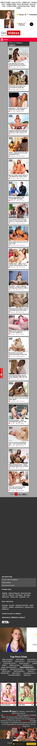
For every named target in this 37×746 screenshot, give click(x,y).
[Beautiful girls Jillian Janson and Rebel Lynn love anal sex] (18, 307)
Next (24, 494)
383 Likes (13, 267)
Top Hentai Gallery (14, 675)
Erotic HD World (22, 4)
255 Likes (13, 245)
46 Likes (12, 312)
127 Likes (13, 356)
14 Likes (12, 490)
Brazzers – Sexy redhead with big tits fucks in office (18, 287)
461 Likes (13, 67)
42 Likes (12, 468)
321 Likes (13, 111)
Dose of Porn (16, 2)
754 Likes (13, 178)
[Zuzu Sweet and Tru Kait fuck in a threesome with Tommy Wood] (18, 218)
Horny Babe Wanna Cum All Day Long (18, 242)
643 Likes (13, 89)
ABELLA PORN (5, 2)
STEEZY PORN (11, 6)
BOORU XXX (5, 673)
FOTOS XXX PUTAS (9, 663)
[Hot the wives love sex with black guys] (18, 396)
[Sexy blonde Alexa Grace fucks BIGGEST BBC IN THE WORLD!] (18, 374)
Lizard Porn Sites (24, 6)
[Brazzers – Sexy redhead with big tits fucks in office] (18, 285)
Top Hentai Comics (29, 673)
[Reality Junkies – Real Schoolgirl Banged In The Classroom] (18, 418)
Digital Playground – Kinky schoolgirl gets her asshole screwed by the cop (18, 465)
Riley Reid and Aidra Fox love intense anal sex (17, 86)
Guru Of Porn (31, 659)
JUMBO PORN (11, 4)
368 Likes (13, 156)
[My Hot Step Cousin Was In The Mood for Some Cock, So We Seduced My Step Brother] (18, 173)
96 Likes (12, 290)
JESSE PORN (20, 659)
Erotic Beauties (31, 669)
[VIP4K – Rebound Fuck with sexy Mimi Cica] (18, 151)
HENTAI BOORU (19, 671)
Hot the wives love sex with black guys (18, 398)
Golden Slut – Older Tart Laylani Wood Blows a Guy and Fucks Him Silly (18, 264)
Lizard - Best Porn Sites (8, 667)
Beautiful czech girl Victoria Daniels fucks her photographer (18, 353)
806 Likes (13, 201)
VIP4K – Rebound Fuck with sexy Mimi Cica (18, 153)
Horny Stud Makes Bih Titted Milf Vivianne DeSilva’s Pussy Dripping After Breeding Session (17, 198)
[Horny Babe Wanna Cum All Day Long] (18, 240)
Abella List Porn (14, 665)
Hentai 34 (31, 671)
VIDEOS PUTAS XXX (16, 669)
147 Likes (13, 401)
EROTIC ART (6, 671)
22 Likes (12, 446)
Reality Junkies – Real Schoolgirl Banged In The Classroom (17, 421)
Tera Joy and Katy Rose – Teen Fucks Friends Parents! (17, 488)
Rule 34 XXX (16, 673)
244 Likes (13, 134)
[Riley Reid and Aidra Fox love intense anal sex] (18, 84)
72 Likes (12, 423)
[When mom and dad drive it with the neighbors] (18, 322)
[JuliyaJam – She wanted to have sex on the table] (18, 106)
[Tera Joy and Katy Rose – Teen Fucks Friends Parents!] (18, 485)
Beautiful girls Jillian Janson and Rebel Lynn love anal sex (18, 309)
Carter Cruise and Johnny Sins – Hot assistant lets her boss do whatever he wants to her (17, 443)
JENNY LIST (26, 2)
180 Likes (13, 379)
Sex (10, 33)
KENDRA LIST (27, 665)
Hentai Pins (27, 675)
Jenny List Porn (32, 661)
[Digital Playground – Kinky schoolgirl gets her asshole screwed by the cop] (18, 463)
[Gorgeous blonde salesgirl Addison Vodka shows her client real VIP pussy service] (18, 129)
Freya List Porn (24, 663)
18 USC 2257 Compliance (10, 579)
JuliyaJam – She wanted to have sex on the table (18, 109)
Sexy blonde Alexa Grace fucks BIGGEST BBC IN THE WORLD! (18, 376)
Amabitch (3, 669)
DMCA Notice (6, 582)
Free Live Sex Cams (8, 585)
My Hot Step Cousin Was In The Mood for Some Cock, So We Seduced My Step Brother (18, 176)
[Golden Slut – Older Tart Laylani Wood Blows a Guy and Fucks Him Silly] (18, 255)
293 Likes (13, 223)
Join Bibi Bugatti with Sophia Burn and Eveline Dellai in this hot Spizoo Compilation (17, 64)
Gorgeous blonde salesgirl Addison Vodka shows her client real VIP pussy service (18, 131)
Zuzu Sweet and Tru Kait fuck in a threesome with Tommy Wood (18, 220)
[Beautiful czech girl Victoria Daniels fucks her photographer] (18, 344)
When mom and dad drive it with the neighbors (18, 331)
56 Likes (12, 334)
